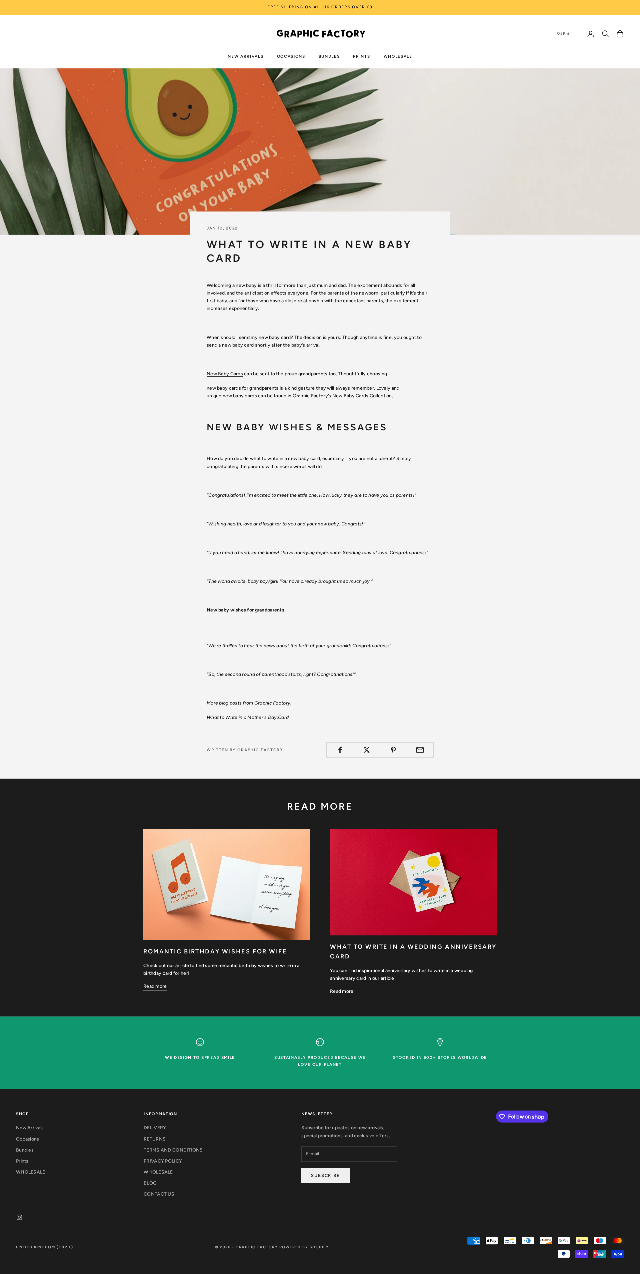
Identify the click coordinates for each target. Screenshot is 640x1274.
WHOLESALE (398, 56)
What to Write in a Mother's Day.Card (248, 717)
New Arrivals (245, 56)
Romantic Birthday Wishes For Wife (215, 951)
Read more (155, 986)
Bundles (329, 56)
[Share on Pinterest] (393, 750)
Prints (361, 56)
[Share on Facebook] (340, 750)
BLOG (150, 1183)
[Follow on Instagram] (19, 1217)
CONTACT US (159, 1194)
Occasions (291, 56)
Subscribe (325, 1175)
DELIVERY (155, 1128)
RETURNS (155, 1139)
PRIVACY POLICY (163, 1161)
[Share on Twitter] (366, 750)
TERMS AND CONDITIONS (173, 1150)
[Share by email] (420, 750)
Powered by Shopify (304, 1247)
